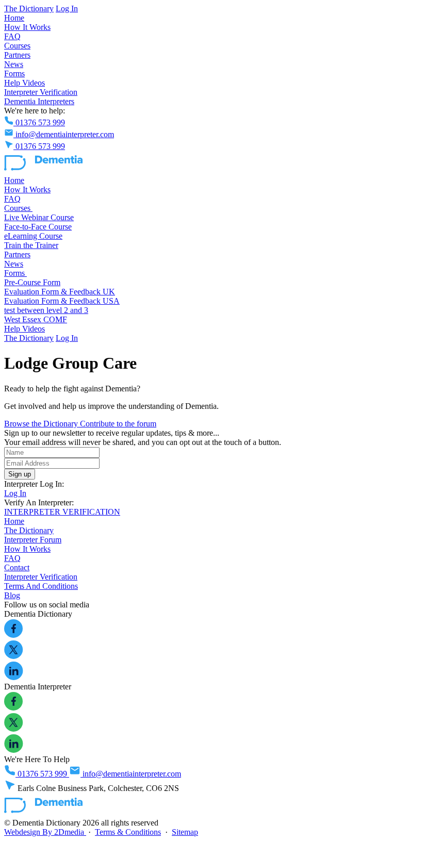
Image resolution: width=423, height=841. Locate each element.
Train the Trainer (31, 245)
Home (14, 17)
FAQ (12, 36)
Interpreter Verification (40, 92)
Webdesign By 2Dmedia (45, 832)
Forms (14, 73)
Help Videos (24, 82)
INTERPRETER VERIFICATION (62, 511)
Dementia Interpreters (39, 101)
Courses (17, 45)
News (13, 64)
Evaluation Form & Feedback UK (59, 291)
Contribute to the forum (118, 423)
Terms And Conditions (41, 586)
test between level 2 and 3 (46, 310)
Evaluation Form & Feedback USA (62, 300)
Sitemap (185, 832)
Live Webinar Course (39, 217)
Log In (67, 8)
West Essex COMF (35, 319)
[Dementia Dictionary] (43, 171)
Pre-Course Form (32, 282)
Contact (16, 567)
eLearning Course (33, 236)
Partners (17, 55)
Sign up (19, 474)
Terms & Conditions (128, 832)
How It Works (27, 27)
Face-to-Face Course (38, 226)
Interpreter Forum (32, 539)
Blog (12, 595)
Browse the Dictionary (42, 423)
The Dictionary (29, 8)
